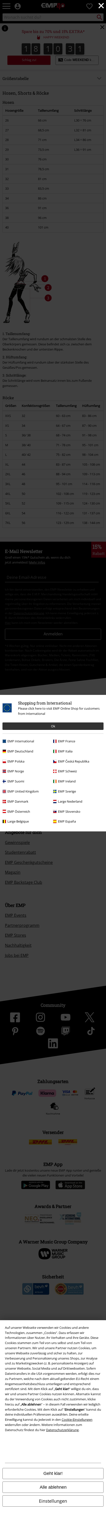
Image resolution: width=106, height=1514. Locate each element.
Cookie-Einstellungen (77, 1419)
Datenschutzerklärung (62, 1430)
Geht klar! (53, 1473)
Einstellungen (53, 1501)
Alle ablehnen (53, 1487)
